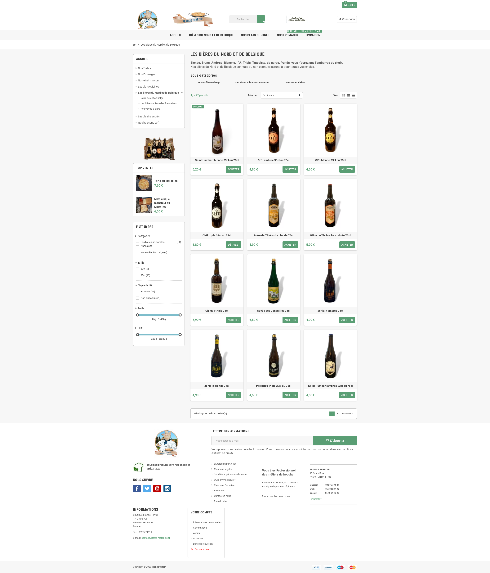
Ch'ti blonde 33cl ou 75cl (330, 160)
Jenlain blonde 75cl (216, 385)
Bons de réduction (203, 543)
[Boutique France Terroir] (176, 19)
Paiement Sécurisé (224, 485)
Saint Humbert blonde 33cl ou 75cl (217, 160)
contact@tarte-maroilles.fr (155, 537)
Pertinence (268, 95)
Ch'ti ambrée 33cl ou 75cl (273, 160)
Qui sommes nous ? (224, 479)
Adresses (198, 538)
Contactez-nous (222, 495)
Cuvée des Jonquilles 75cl (273, 310)
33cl (145, 268)
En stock (148, 291)
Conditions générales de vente (230, 474)
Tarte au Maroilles (165, 180)
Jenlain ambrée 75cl (330, 310)
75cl (145, 275)
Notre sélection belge (154, 252)
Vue (335, 95)
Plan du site (220, 501)
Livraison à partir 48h (225, 463)
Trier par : (253, 95)
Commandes (200, 527)
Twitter (147, 488)
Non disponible (150, 298)
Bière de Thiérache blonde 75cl (273, 235)
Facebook (137, 488)
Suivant (348, 413)
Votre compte (201, 512)
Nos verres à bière (295, 82)
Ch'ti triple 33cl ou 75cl (217, 235)
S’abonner (336, 441)
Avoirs (196, 533)
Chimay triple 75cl (216, 310)
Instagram (167, 488)
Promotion (219, 490)
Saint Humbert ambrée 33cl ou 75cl (330, 385)
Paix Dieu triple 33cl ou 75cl (273, 385)
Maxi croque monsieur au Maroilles (162, 203)
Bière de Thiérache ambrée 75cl (330, 235)
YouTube (157, 488)
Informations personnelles (207, 522)
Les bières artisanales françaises (161, 244)
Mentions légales (223, 469)
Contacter (315, 498)
